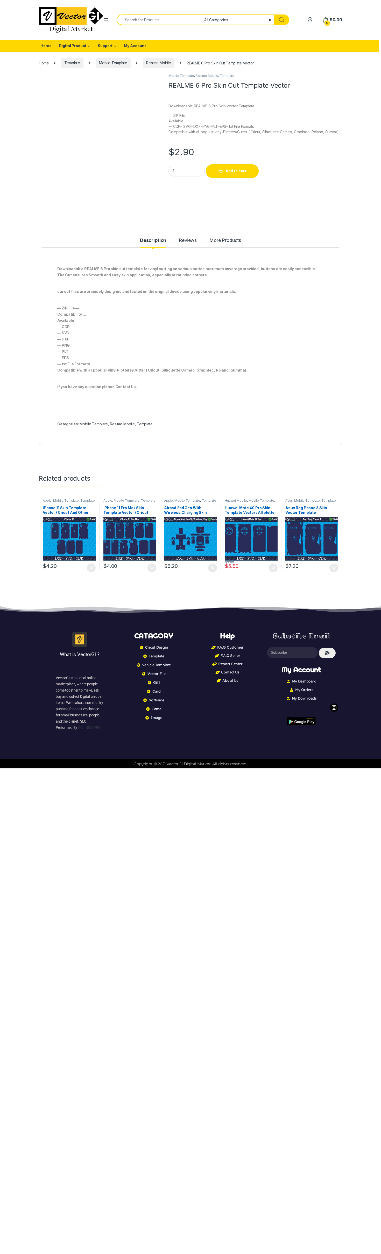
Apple (47, 500)
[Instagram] (334, 707)
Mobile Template (113, 63)
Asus (289, 500)
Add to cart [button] (91, 567)
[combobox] (159, 19)
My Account (135, 45)
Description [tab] (153, 240)
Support (105, 45)
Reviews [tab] (188, 240)
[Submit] (327, 653)
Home (45, 45)
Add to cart (235, 171)
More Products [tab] (225, 240)
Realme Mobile (158, 63)
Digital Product (72, 45)
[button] (156, 79)
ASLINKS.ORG (89, 727)
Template (72, 63)
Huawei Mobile (236, 500)
